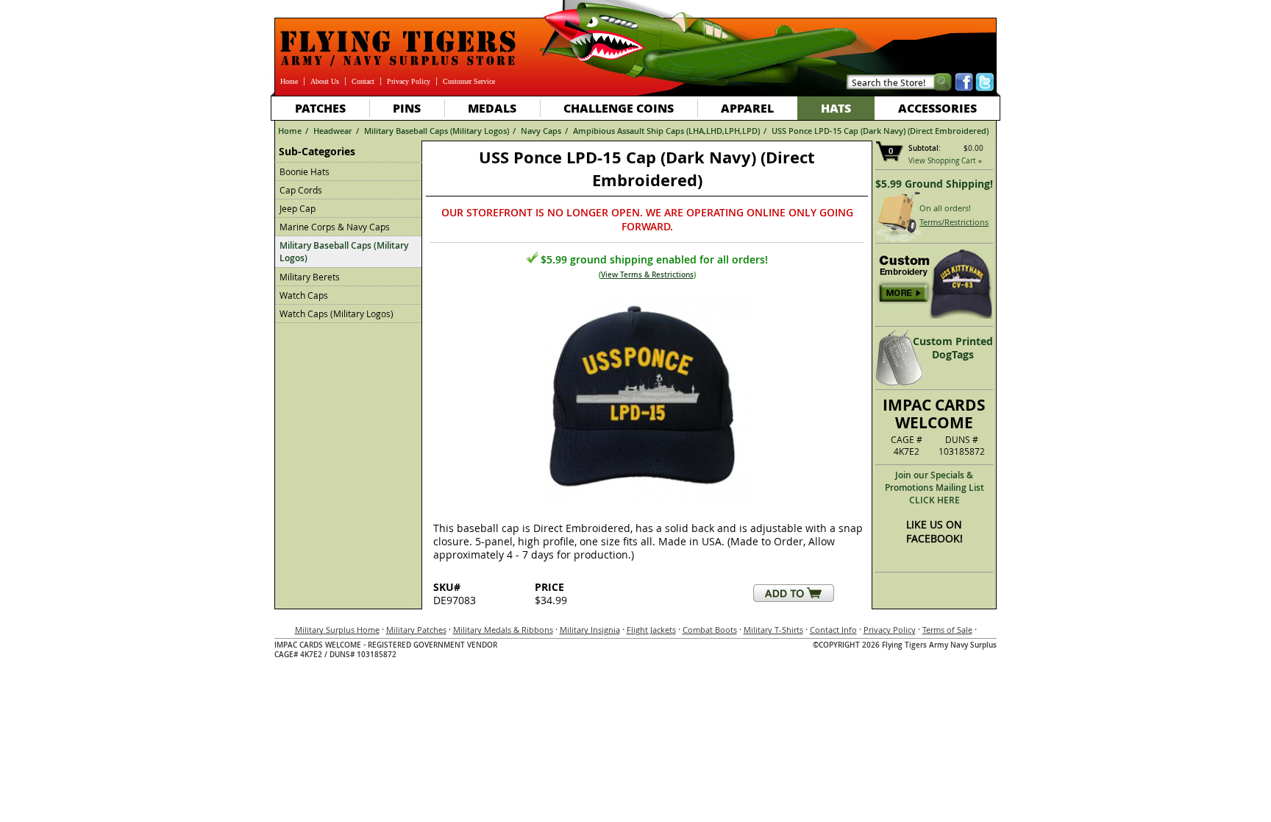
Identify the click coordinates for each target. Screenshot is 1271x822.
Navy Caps (541, 130)
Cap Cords (301, 190)
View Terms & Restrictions (647, 275)
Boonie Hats (305, 171)
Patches (320, 107)
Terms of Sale (947, 629)
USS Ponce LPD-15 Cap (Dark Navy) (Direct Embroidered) (880, 130)
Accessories (937, 107)
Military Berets (310, 277)
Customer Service (469, 81)
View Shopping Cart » (945, 161)
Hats (836, 107)
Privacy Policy (408, 81)
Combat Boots (710, 629)
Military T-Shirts (773, 629)
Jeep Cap (298, 208)
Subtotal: (924, 148)
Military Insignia (590, 629)
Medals (492, 107)
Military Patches (416, 629)
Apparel (747, 107)
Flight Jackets (651, 629)
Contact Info (833, 629)
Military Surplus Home (337, 629)
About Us (324, 81)
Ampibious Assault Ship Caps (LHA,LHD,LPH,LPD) (666, 130)
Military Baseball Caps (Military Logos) (436, 130)
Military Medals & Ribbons (503, 629)
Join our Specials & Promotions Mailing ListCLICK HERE (934, 487)
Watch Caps (304, 295)
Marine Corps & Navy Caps (335, 227)
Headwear (332, 130)
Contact (363, 81)
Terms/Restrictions (954, 221)
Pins (407, 107)
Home (289, 81)
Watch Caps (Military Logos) (337, 313)
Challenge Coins (618, 107)
